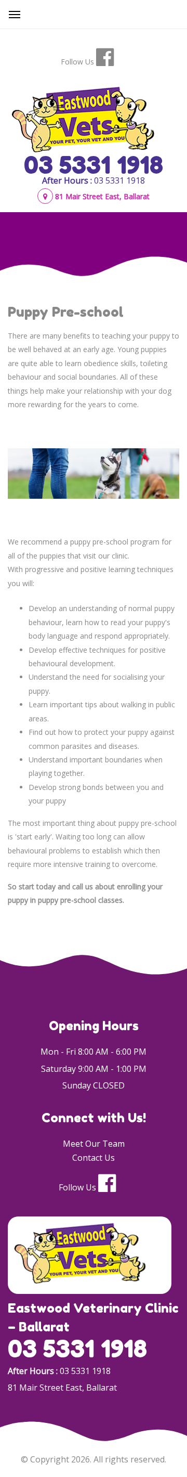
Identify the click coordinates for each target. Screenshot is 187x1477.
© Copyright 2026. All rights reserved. (93, 1459)
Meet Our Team (94, 1143)
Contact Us (93, 1157)
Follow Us (77, 62)
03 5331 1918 (93, 165)
